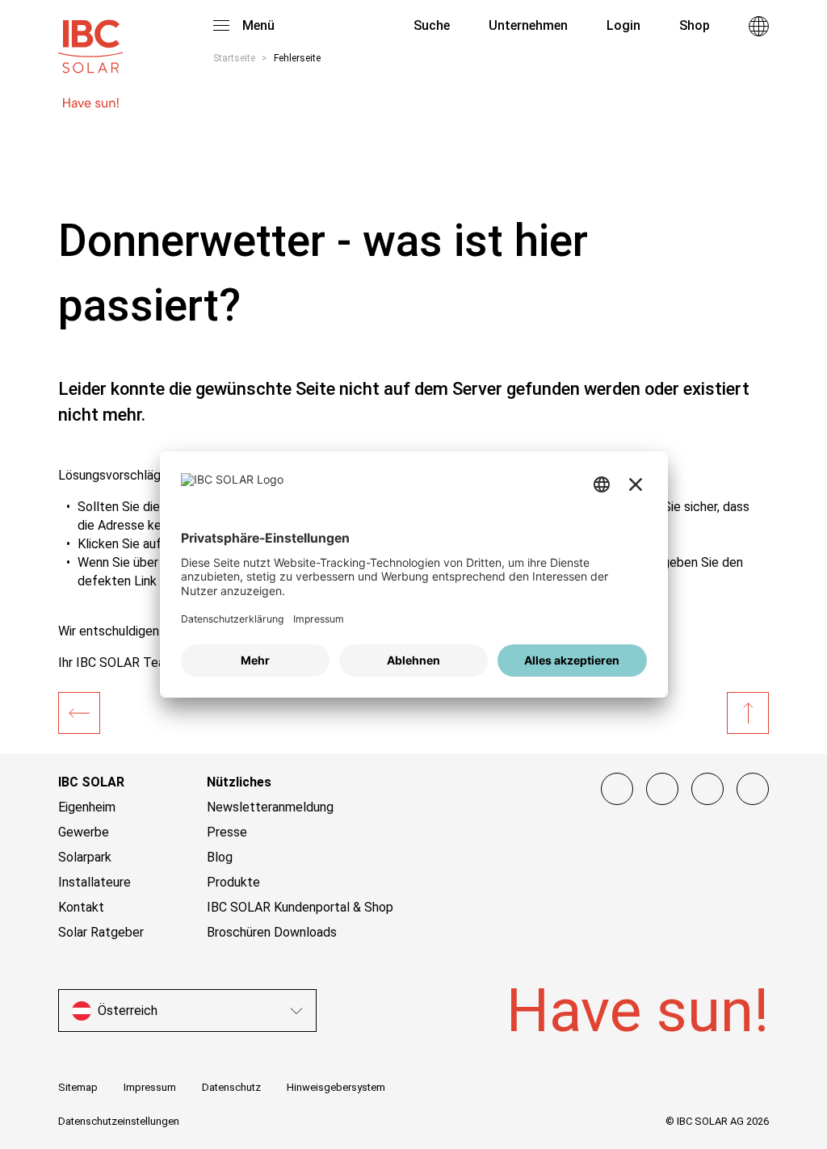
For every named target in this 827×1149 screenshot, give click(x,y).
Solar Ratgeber (101, 932)
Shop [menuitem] (694, 25)
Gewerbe (83, 832)
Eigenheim (86, 807)
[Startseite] (79, 713)
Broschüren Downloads (272, 932)
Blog (220, 857)
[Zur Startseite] (90, 39)
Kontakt (81, 907)
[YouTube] (707, 789)
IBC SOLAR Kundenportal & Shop (300, 907)
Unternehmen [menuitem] (528, 25)
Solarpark (84, 857)
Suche (430, 25)
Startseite (234, 58)
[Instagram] (662, 789)
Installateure (94, 882)
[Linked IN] (753, 789)
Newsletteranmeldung (270, 807)
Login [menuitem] (623, 25)
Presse (227, 832)
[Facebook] (617, 789)
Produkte (233, 882)
